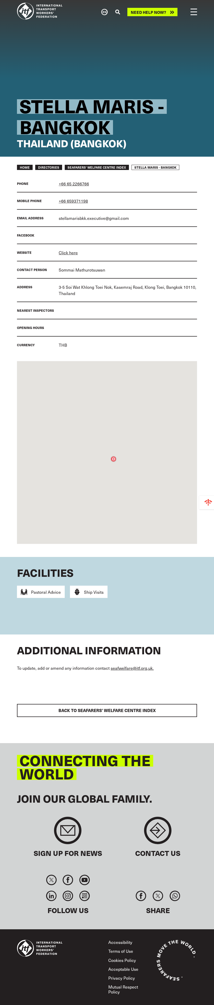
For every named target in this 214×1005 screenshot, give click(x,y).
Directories (48, 167)
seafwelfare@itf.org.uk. (132, 668)
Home (25, 167)
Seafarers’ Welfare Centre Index (97, 167)
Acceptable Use (123, 969)
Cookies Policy (122, 960)
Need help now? (148, 12)
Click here (68, 252)
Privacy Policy (121, 978)
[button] (113, 459)
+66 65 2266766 (74, 183)
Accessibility (120, 942)
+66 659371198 (73, 201)
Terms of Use (120, 951)
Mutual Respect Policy (123, 989)
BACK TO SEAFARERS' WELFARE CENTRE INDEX (107, 710)
